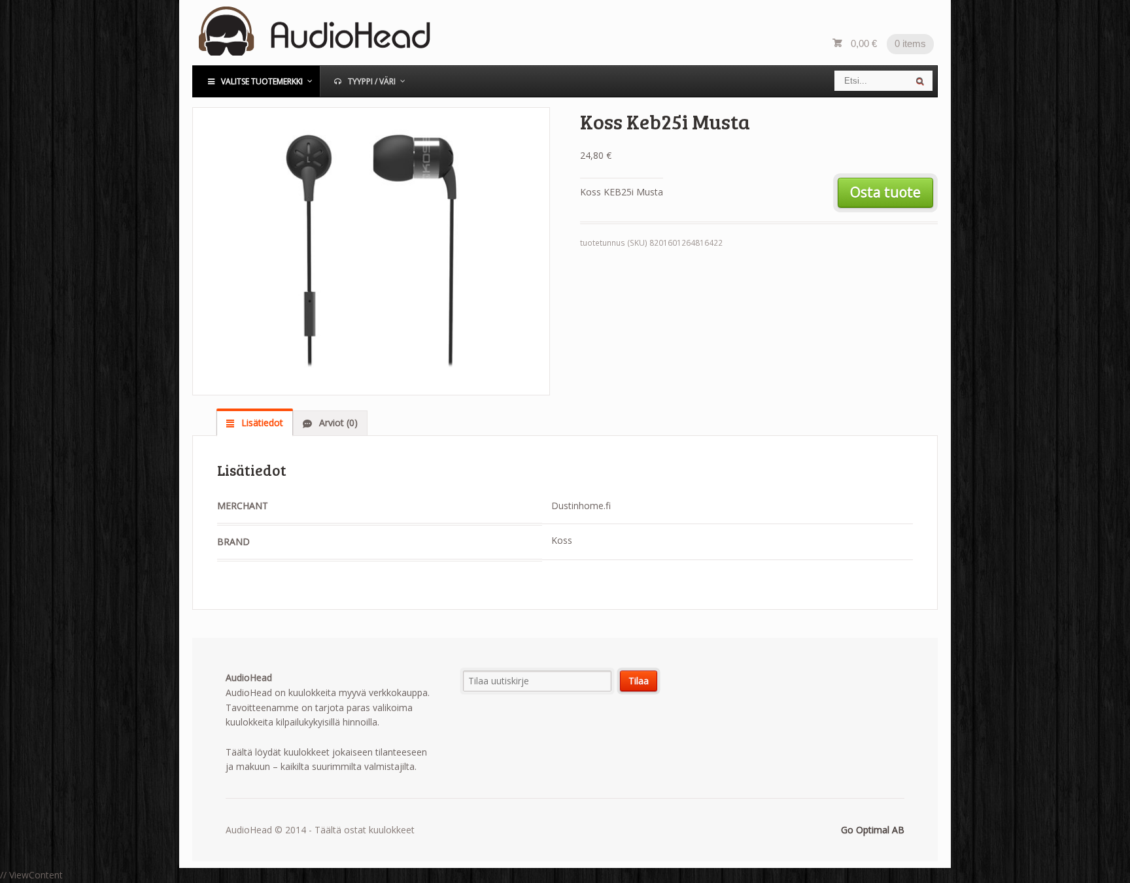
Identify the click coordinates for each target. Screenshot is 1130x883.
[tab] (254, 422)
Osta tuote (885, 192)
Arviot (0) (337, 422)
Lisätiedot (261, 422)
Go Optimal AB (872, 830)
